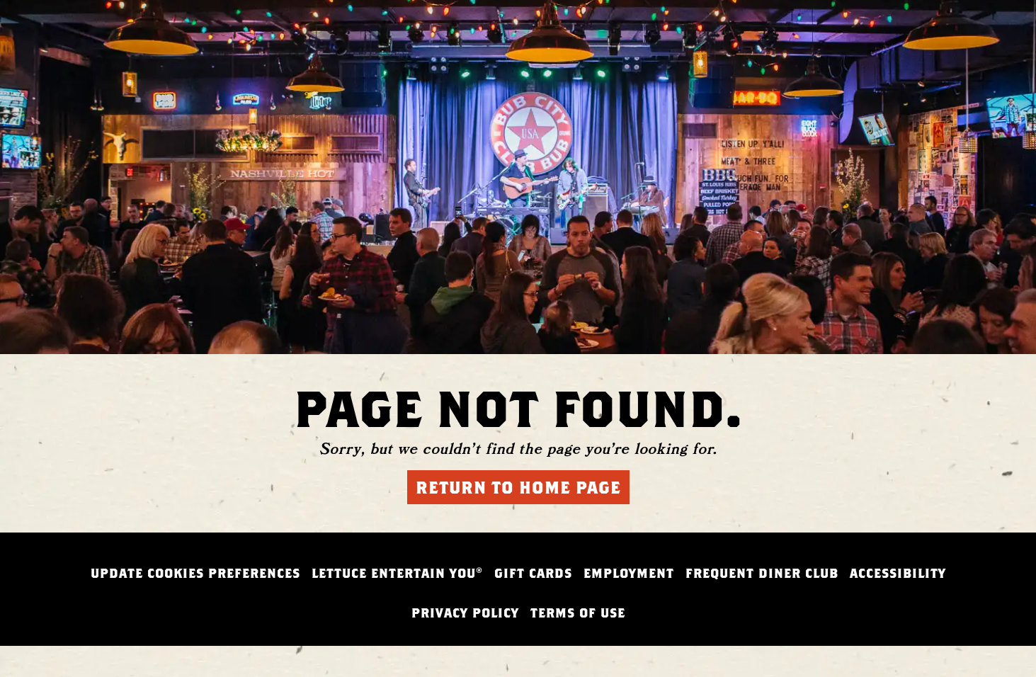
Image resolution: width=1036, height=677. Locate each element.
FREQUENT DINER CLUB (761, 573)
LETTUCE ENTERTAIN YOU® (397, 573)
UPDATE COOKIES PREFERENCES (195, 573)
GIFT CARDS (533, 573)
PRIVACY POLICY (465, 612)
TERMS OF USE (577, 612)
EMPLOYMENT (629, 573)
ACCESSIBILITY (898, 573)
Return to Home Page (518, 487)
